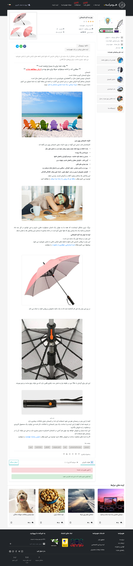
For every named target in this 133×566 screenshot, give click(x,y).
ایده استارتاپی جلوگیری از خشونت (63, 245)
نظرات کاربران (86, 462)
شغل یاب (87, 5)
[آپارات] (13, 552)
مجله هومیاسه (66, 5)
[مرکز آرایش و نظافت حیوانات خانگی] (22, 501)
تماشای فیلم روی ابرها (86, 514)
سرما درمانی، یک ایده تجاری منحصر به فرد (62, 84)
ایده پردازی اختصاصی (97, 545)
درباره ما (122, 540)
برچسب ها (87, 443)
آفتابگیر (47, 447)
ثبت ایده (55, 5)
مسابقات (78, 5)
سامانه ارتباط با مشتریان (97, 550)
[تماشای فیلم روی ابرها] (81, 501)
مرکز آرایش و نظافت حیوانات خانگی (23, 514)
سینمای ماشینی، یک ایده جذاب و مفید (111, 514)
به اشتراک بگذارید (85, 455)
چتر (65, 447)
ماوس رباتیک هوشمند (32, 437)
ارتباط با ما (121, 543)
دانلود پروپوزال (83, 45)
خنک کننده (38, 447)
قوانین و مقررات (119, 547)
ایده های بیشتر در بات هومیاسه (77, 49)
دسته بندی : (89, 32)
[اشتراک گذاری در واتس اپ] (21, 46)
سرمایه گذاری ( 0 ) (70, 462)
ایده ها (97, 5)
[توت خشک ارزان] (52, 501)
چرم (31, 447)
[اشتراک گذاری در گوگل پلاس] (73, 454)
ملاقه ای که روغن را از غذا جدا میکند (62, 179)
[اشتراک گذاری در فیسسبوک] (24, 46)
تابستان (87, 447)
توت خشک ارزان (58, 514)
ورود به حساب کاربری (21, 5)
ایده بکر (118, 48)
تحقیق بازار (101, 540)
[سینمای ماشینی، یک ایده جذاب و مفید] (111, 501)
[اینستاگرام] (22, 552)
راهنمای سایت (120, 550)
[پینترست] (10, 552)
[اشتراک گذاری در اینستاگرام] (76, 454)
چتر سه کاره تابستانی (75, 447)
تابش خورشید (56, 447)
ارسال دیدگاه (13, 462)
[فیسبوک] (16, 552)
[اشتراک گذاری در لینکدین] (67, 454)
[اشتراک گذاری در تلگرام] (17, 46)
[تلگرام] (19, 552)
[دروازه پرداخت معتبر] (65, 546)
